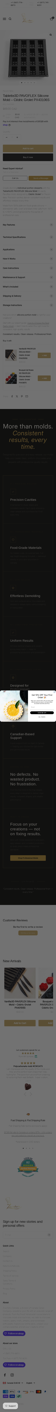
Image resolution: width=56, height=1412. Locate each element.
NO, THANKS (42, 717)
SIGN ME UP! (42, 712)
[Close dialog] (54, 692)
